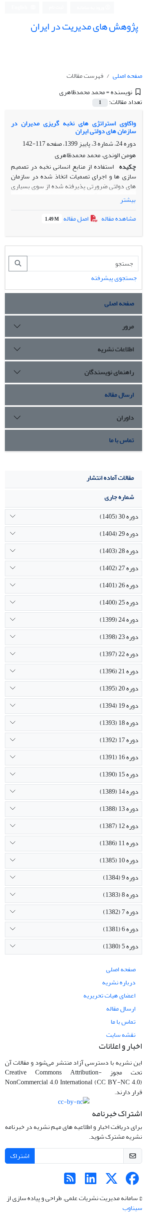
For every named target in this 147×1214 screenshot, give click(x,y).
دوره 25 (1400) (119, 602)
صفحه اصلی (127, 76)
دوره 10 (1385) (119, 860)
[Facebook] (132, 1181)
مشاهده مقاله (118, 218)
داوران (125, 417)
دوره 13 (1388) (119, 809)
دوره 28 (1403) (119, 551)
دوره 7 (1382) (120, 912)
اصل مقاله (67, 218)
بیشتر (128, 199)
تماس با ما (121, 440)
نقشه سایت (121, 1035)
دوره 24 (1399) (119, 620)
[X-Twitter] (111, 1181)
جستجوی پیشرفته (114, 278)
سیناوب (132, 1208)
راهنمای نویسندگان (109, 372)
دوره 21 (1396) (119, 671)
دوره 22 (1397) (119, 654)
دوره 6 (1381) (120, 929)
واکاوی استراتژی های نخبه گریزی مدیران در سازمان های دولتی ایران (73, 127)
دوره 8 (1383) (120, 895)
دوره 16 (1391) (119, 757)
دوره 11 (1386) (119, 843)
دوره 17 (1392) (119, 740)
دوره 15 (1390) (119, 774)
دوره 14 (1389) (119, 791)
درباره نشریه (119, 982)
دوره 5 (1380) (120, 946)
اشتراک (19, 1156)
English (19, 7)
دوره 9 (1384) (120, 877)
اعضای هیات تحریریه (109, 995)
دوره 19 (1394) (119, 706)
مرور (128, 326)
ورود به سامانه (91, 7)
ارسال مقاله (119, 394)
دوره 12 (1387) (119, 826)
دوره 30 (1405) (119, 516)
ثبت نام (56, 7)
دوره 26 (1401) (119, 585)
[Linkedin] (90, 1181)
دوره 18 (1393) (119, 723)
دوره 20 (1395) (119, 688)
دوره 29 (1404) (119, 534)
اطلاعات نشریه (116, 349)
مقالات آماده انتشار (110, 478)
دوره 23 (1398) (119, 637)
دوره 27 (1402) (119, 568)
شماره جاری (119, 497)
